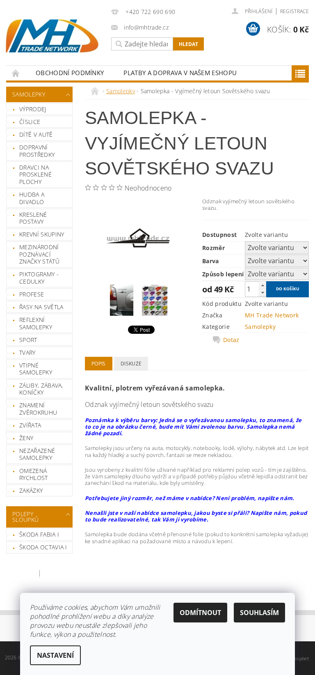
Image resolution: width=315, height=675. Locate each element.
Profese (31, 294)
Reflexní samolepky (35, 323)
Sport (28, 340)
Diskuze (131, 363)
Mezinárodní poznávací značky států (39, 254)
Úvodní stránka (16, 73)
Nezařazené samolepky (37, 454)
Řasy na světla (41, 307)
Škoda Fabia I (39, 534)
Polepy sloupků (25, 516)
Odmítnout (200, 612)
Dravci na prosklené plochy (35, 174)
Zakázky (31, 490)
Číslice (29, 122)
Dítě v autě (36, 134)
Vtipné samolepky (35, 369)
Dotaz (231, 340)
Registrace (294, 11)
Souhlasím (259, 612)
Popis (98, 363)
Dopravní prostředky (37, 150)
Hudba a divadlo (31, 198)
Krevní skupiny (41, 234)
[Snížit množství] (262, 292)
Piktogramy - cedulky (39, 277)
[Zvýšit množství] (262, 285)
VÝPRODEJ (32, 109)
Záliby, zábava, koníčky (41, 389)
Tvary (27, 352)
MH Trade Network (272, 315)
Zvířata (30, 425)
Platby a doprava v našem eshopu (180, 73)
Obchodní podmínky (70, 73)
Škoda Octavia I (43, 547)
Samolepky (28, 94)
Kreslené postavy (33, 218)
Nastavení (55, 655)
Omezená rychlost (33, 474)
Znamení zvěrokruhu (38, 408)
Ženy (26, 438)
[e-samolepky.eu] (52, 36)
